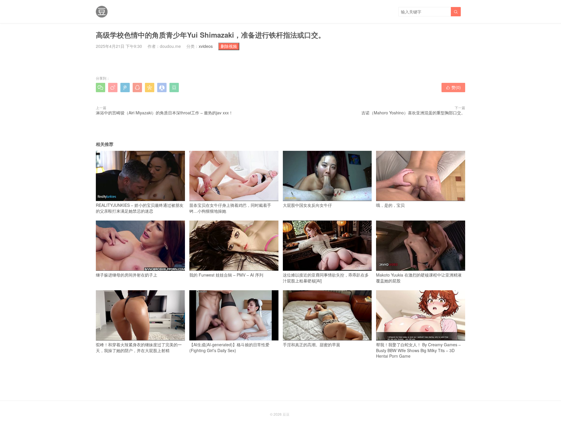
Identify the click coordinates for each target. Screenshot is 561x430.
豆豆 (286, 414)
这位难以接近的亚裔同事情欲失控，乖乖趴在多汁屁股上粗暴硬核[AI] (326, 278)
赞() (453, 87)
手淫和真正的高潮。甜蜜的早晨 (311, 344)
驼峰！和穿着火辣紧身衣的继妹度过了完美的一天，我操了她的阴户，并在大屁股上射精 (139, 347)
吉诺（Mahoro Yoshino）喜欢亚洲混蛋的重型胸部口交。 (413, 113)
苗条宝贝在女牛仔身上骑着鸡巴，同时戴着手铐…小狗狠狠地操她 (230, 208)
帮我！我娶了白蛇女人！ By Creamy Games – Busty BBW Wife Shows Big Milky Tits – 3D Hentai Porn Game (418, 350)
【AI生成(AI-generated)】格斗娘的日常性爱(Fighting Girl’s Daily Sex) (229, 347)
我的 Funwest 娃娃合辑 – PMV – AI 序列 (226, 275)
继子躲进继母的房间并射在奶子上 (126, 275)
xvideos (206, 46)
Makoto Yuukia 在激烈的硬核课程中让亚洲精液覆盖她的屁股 (419, 278)
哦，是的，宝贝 (390, 205)
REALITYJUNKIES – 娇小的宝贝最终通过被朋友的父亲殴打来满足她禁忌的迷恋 (139, 208)
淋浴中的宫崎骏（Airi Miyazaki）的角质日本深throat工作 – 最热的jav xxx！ (164, 113)
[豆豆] (102, 12)
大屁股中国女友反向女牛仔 (307, 205)
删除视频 (229, 46)
